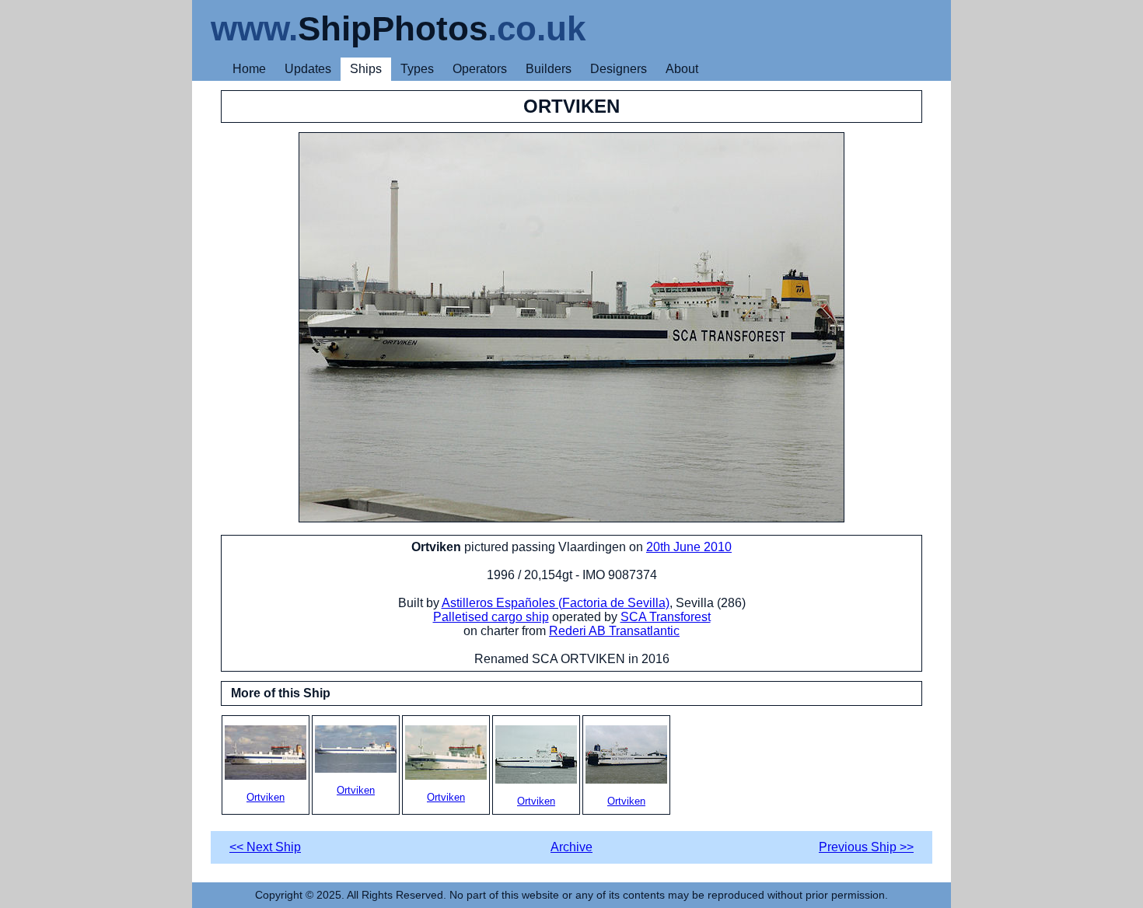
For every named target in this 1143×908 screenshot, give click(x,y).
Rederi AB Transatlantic (614, 630)
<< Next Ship (265, 847)
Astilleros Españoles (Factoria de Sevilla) (555, 602)
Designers (618, 68)
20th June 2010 (689, 547)
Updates (308, 68)
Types (417, 68)
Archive (571, 847)
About (682, 68)
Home (249, 68)
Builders (549, 68)
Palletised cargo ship (491, 616)
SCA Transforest (665, 616)
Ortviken (265, 797)
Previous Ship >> (866, 847)
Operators (480, 68)
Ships (366, 68)
